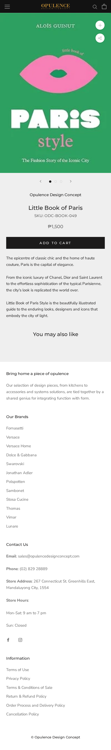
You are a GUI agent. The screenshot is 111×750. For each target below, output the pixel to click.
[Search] (95, 6)
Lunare (12, 526)
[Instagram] (20, 639)
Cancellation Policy (22, 714)
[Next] (71, 181)
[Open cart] (104, 6)
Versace (13, 437)
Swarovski (15, 463)
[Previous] (40, 181)
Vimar (11, 517)
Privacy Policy (18, 678)
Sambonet (15, 490)
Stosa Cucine (17, 499)
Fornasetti (14, 428)
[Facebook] (8, 639)
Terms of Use (17, 669)
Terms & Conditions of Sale (29, 687)
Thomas (13, 508)
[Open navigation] (7, 6)
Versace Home (18, 446)
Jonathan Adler (19, 472)
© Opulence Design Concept (55, 737)
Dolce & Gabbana (21, 455)
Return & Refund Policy (26, 696)
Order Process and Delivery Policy (35, 705)
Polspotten (15, 481)
